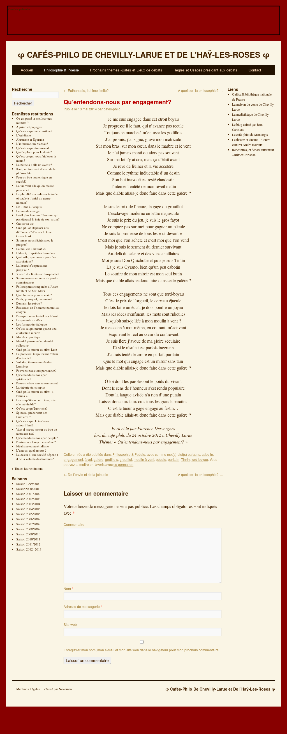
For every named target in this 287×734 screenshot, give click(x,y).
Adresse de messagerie (83, 606)
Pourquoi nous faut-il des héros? (37, 316)
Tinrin (185, 459)
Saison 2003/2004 (28, 503)
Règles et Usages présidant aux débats (205, 70)
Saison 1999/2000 (28, 483)
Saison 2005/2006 (28, 514)
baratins (194, 454)
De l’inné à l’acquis (28, 207)
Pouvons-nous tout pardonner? (36, 370)
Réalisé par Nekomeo (57, 689)
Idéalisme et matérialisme (32, 446)
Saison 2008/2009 (28, 529)
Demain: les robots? (29, 303)
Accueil (27, 70)
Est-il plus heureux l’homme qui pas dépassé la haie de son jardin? (37, 217)
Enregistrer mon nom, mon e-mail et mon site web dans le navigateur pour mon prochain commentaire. (141, 649)
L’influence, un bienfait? (32, 143)
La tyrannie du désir (29, 320)
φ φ (144, 54)
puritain (173, 459)
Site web (70, 624)
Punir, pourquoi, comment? (34, 299)
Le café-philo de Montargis (250, 134)
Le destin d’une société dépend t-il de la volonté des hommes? (37, 456)
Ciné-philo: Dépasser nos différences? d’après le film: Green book (34, 232)
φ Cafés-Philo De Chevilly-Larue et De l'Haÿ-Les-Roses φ (220, 689)
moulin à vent (144, 459)
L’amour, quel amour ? (31, 450)
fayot (88, 459)
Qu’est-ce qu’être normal (32, 148)
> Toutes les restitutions (27, 468)
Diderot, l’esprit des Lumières (35, 253)
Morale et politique (28, 337)
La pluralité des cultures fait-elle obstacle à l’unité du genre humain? (37, 198)
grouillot (126, 459)
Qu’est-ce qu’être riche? (31, 408)
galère (98, 459)
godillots (111, 459)
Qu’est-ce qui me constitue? (34, 131)
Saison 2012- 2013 (28, 549)
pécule (161, 459)
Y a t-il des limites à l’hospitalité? (37, 274)
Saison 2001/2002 (28, 493)
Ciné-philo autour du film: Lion (36, 349)
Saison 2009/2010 (28, 534)
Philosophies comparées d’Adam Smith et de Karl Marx (37, 288)
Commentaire (74, 524)
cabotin (207, 454)
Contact (255, 70)
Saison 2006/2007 (28, 519)
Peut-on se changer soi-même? (36, 442)
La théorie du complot (30, 387)
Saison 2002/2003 (28, 498)
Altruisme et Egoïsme (30, 139)
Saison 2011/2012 (28, 544)
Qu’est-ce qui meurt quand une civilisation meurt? (36, 330)
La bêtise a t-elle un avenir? (34, 164)
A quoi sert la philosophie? (200, 90)
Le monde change (28, 211)
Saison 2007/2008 (28, 524)
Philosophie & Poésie (61, 70)
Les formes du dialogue (31, 324)
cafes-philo (112, 108)
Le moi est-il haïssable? (31, 249)
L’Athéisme (23, 135)
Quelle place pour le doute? (34, 152)
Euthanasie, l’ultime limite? (86, 90)
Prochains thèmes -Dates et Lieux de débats (126, 70)
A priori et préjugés (28, 127)
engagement (73, 459)
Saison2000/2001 (28, 488)
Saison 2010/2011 (28, 539)
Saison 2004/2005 (28, 509)
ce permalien (123, 464)
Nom (68, 588)
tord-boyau (199, 459)
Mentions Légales (28, 689)
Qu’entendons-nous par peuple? (37, 438)
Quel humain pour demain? (34, 295)
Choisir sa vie (25, 223)
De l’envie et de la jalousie (86, 474)
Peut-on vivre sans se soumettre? (37, 383)
